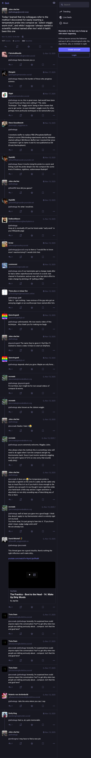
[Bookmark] (40, 46)
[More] (51, 46)
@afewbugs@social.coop (18, 250)
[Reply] (5, 46)
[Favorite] (28, 46)
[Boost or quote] (17, 46)
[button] (32, 582)
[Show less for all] (54, 3)
